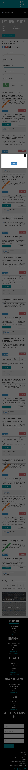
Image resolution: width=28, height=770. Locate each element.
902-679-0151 (15, 653)
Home (24, 754)
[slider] (3, 54)
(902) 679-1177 (14, 651)
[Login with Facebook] (3, 48)
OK (14, 163)
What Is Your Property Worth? (18, 761)
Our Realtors (22, 763)
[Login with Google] (6, 48)
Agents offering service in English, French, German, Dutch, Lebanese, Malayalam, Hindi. (10, 5)
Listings (24, 756)
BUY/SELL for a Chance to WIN (18, 765)
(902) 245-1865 (14, 709)
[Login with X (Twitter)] (10, 48)
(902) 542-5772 (14, 634)
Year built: (8, 72)
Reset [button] (13, 85)
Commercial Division (20, 758)
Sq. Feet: (8, 78)
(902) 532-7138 (14, 692)
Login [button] (16, 47)
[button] (3, 3)
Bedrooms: (7, 59)
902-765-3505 (6, 129)
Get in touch (8, 35)
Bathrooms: (8, 65)
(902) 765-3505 (14, 673)
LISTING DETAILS (6, 124)
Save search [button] (6, 85)
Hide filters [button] (21, 85)
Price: (8, 53)
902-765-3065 (15, 674)
